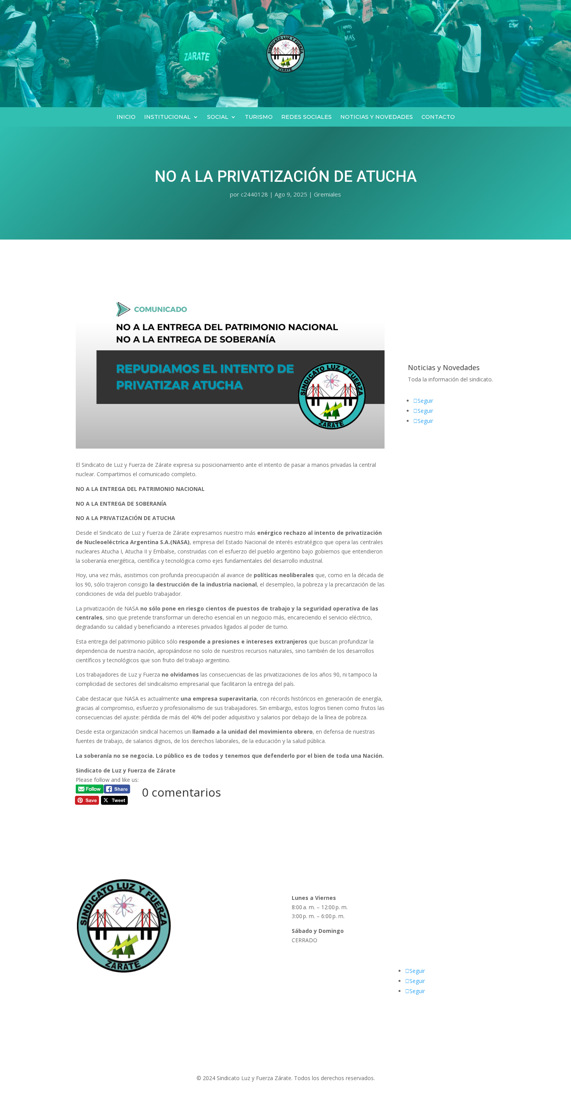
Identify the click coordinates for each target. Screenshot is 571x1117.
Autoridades (199, 907)
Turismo (259, 117)
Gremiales (327, 194)
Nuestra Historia (204, 916)
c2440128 (254, 194)
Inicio (126, 117)
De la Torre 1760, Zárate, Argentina (444, 907)
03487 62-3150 (418, 930)
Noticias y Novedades (376, 117)
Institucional (167, 117)
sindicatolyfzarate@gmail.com (437, 955)
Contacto (438, 117)
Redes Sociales (306, 117)
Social (217, 117)
